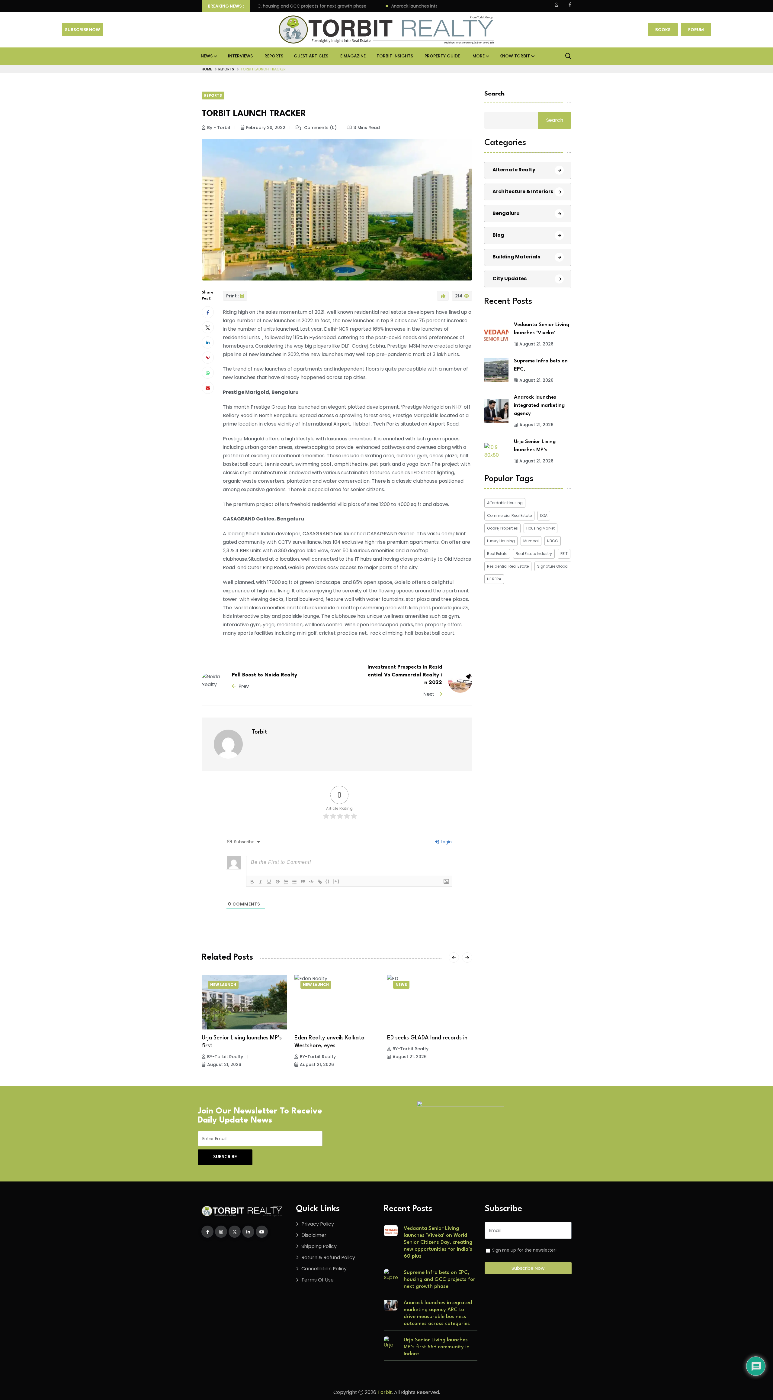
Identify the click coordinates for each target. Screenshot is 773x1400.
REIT (564, 553)
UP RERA (494, 578)
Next (429, 694)
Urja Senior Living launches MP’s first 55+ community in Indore (437, 1346)
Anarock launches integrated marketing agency (539, 405)
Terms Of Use (317, 1280)
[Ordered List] (286, 881)
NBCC (552, 540)
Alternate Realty (513, 169)
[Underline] (269, 881)
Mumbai (531, 540)
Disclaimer (313, 1235)
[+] (336, 881)
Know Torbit (514, 56)
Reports (274, 56)
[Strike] (277, 881)
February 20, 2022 (265, 128)
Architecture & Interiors (522, 191)
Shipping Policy (319, 1246)
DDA (543, 515)
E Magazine (353, 56)
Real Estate (497, 553)
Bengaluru (506, 213)
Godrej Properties (502, 527)
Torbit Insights (395, 56)
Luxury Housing (501, 540)
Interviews (240, 56)
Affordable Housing (505, 502)
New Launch (223, 984)
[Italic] (260, 881)
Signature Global (553, 566)
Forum (696, 30)
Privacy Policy (317, 1224)
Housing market (540, 527)
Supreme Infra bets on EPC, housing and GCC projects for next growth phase (439, 1279)
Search (494, 94)
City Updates (509, 278)
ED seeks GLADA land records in (427, 1038)
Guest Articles (311, 56)
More (479, 56)
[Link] (320, 881)
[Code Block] (311, 881)
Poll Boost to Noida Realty (264, 675)
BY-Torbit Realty (225, 1057)
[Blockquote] (303, 881)
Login (446, 842)
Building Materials (516, 256)
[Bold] (252, 881)
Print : (232, 296)
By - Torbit (218, 128)
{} (328, 881)
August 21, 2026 (224, 1064)
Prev (244, 686)
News (207, 56)
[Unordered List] (294, 881)
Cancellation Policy (324, 1269)
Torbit (259, 732)
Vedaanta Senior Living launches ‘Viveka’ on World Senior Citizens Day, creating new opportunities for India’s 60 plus (438, 1242)
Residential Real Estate (508, 566)
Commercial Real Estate (509, 515)
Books (663, 30)
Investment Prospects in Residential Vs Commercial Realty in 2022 (404, 675)
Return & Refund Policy (328, 1257)
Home (207, 69)
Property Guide (442, 56)
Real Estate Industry (534, 553)
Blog (498, 235)
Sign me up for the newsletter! (524, 1250)
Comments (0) (320, 128)
